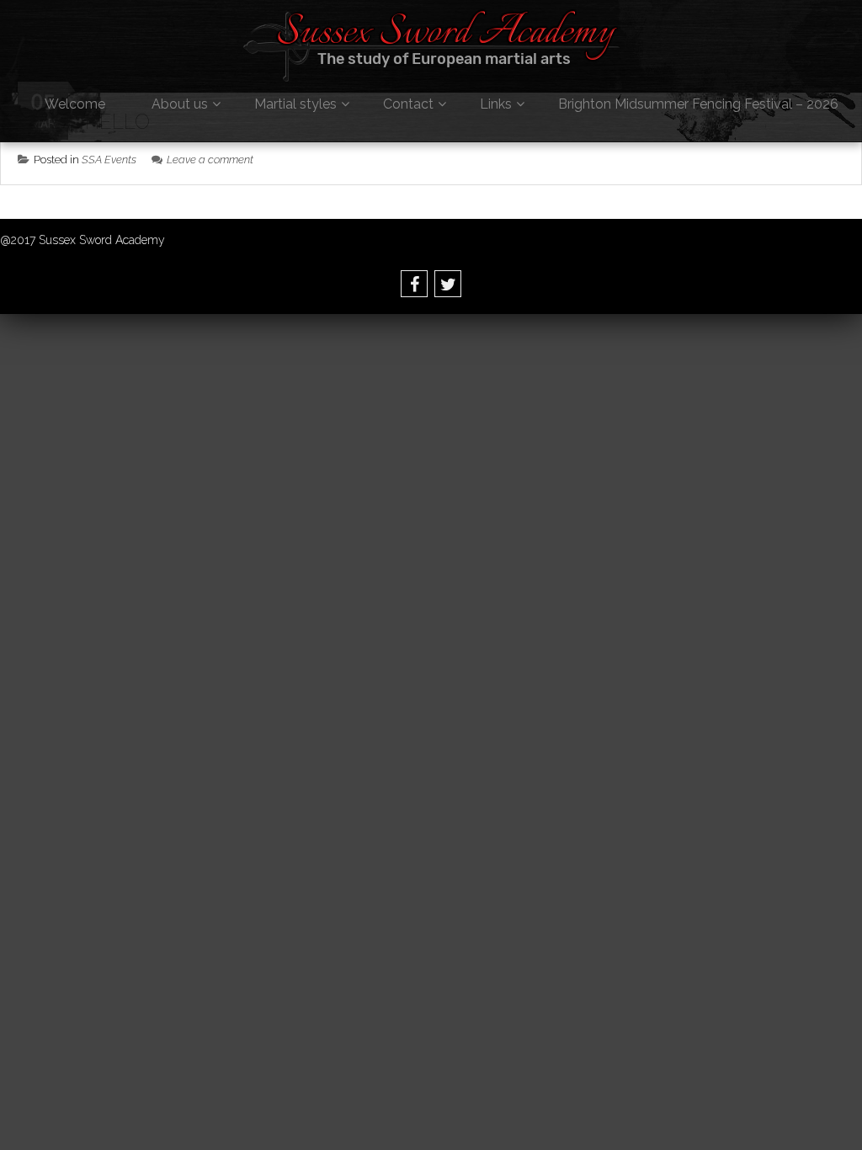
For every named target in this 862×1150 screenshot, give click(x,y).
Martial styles (295, 104)
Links (496, 104)
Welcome (75, 104)
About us (180, 104)
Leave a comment (210, 159)
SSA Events (109, 159)
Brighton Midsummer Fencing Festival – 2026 (698, 104)
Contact (408, 104)
